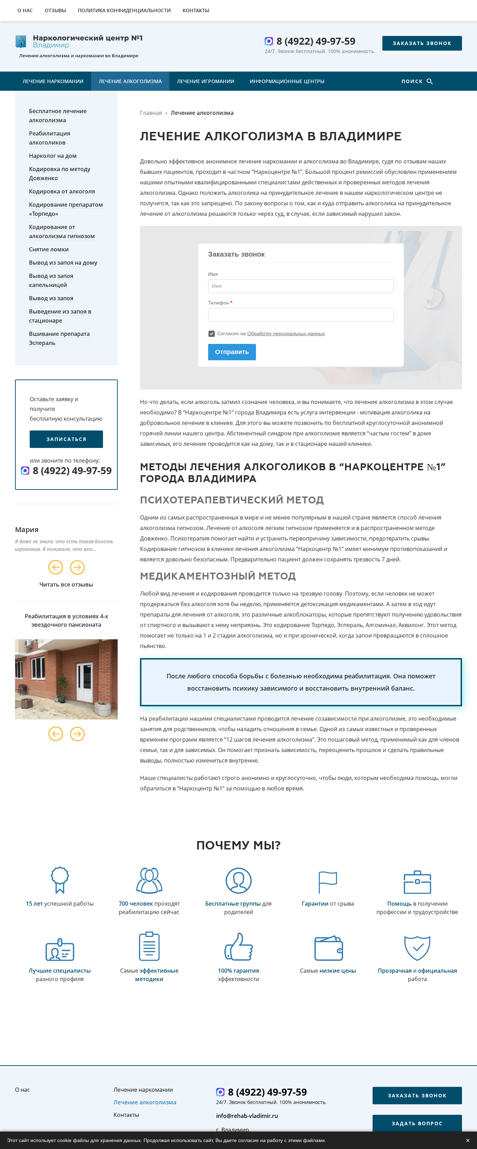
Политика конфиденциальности (124, 10)
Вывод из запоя (51, 298)
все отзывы (77, 584)
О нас (25, 10)
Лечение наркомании (53, 81)
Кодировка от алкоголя (62, 191)
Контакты (196, 10)
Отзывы (55, 10)
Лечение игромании (205, 81)
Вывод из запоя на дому (63, 262)
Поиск (413, 81)
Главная (151, 113)
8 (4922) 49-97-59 (316, 41)
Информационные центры (287, 81)
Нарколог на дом (53, 156)
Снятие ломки (49, 249)
